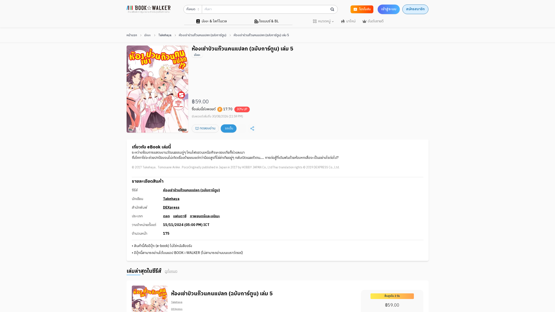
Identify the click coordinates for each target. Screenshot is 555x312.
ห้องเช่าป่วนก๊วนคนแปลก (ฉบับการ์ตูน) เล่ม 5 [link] (261, 35)
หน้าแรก (132, 35)
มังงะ (147, 35)
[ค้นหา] (332, 9)
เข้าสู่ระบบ (388, 9)
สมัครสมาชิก (415, 9)
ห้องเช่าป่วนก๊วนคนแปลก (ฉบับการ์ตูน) (202, 35)
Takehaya (164, 35)
